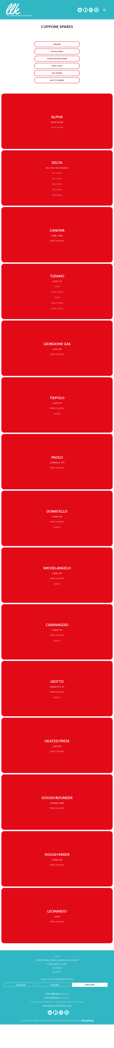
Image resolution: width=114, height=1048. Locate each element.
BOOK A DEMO (57, 51)
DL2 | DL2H (57, 178)
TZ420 (57, 286)
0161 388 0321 (53, 993)
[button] (104, 10)
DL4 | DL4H (57, 189)
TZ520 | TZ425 (57, 292)
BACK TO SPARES (57, 80)
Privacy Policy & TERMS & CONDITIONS (51, 1020)
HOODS (57, 414)
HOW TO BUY (57, 66)
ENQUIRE (57, 44)
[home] (20, 10)
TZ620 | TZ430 (57, 303)
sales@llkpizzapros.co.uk (57, 1006)
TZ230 (57, 297)
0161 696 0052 (51, 997)
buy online (57, 73)
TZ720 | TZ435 (57, 308)
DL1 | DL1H (57, 173)
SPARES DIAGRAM (57, 241)
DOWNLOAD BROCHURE (57, 59)
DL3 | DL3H (57, 184)
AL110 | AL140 (57, 127)
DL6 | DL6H (57, 195)
